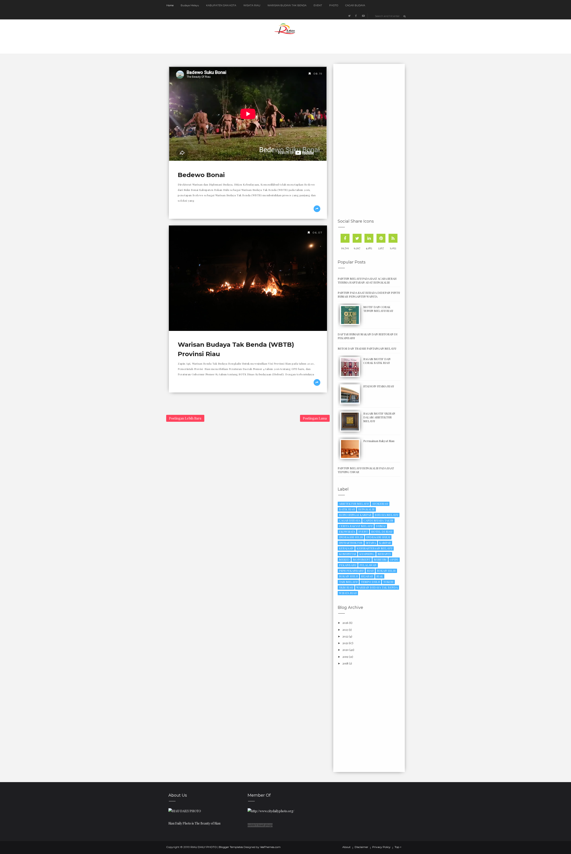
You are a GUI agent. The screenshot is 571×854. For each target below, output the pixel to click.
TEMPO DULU (370, 582)
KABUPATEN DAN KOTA (221, 5)
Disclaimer (361, 847)
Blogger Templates (231, 847)
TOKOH (388, 582)
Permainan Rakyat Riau (378, 441)
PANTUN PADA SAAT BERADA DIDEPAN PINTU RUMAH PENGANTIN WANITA (369, 294)
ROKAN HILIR (386, 570)
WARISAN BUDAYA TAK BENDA (286, 5)
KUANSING (366, 554)
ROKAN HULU (348, 576)
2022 (345, 636)
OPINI (394, 559)
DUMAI (381, 526)
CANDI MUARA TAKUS (378, 520)
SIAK (380, 576)
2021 (345, 643)
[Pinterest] (381, 238)
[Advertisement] (371, 142)
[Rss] (393, 238)
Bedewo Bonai (201, 175)
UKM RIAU (346, 587)
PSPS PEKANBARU (351, 570)
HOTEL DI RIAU (381, 531)
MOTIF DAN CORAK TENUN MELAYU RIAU (378, 309)
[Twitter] (357, 238)
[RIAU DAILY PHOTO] (184, 810)
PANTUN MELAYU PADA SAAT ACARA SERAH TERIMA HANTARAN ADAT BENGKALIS (367, 280)
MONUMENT (361, 559)
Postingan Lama (315, 418)
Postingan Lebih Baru (185, 418)
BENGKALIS (366, 509)
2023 (345, 629)
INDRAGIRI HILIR (351, 537)
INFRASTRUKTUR (350, 543)
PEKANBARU (347, 565)
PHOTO (333, 5)
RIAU (370, 570)
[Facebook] (345, 238)
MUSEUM (380, 559)
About (346, 847)
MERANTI (384, 554)
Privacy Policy (381, 847)
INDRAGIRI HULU (378, 537)
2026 (345, 622)
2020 (345, 649)
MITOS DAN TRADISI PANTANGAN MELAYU (367, 348)
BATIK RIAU (347, 509)
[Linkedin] (368, 238)
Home (170, 5)
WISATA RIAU (251, 5)
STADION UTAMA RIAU (378, 386)
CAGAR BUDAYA (355, 5)
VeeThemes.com (270, 847)
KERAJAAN (346, 548)
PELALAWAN (368, 565)
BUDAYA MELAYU (386, 515)
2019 (345, 656)
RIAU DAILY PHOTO (203, 847)
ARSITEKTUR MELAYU (354, 503)
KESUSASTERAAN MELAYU (374, 548)
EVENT (318, 5)
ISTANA (371, 543)
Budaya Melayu (190, 5)
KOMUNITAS (347, 554)
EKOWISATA (347, 531)
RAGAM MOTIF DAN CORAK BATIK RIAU (377, 361)
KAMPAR (385, 543)
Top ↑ (398, 847)
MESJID (344, 559)
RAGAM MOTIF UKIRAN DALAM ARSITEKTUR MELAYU (379, 417)
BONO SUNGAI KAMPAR (355, 515)
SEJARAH (367, 576)
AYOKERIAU (380, 503)
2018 (345, 663)
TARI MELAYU (348, 582)
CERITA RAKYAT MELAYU (355, 526)
